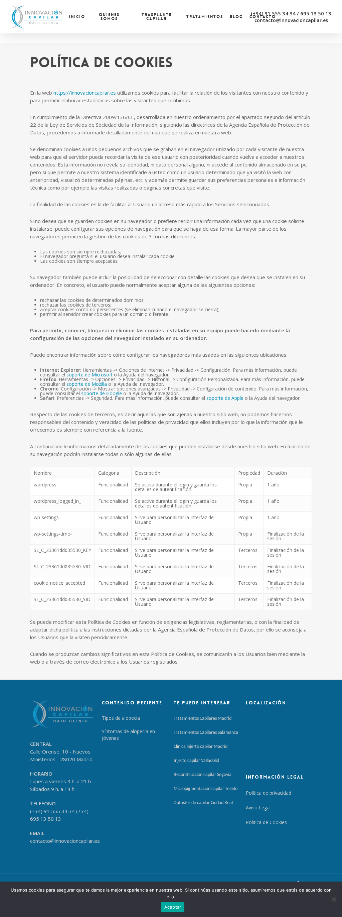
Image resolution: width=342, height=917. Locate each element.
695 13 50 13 (315, 13)
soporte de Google (101, 393)
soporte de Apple (224, 398)
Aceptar (172, 907)
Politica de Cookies (266, 822)
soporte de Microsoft (89, 374)
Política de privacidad (268, 793)
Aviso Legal (258, 807)
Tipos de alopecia (121, 718)
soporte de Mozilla (86, 384)
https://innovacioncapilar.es (84, 92)
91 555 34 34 (280, 13)
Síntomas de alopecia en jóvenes (128, 734)
